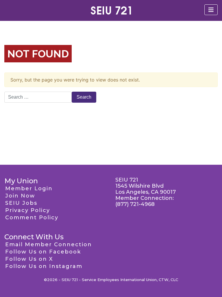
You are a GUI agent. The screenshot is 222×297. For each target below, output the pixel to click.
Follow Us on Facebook (43, 252)
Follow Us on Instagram (43, 266)
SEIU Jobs (21, 203)
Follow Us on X (29, 259)
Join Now (20, 196)
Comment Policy (31, 217)
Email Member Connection (48, 244)
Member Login (29, 188)
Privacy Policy (27, 210)
